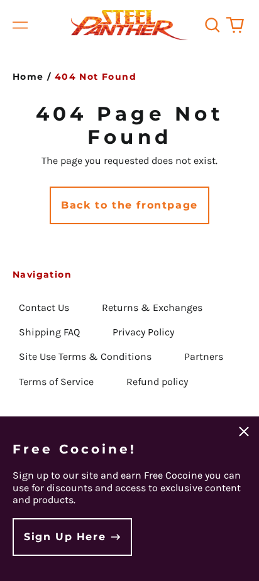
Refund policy (157, 382)
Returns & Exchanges (152, 307)
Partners (203, 356)
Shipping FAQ (49, 332)
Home (28, 76)
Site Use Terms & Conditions (85, 356)
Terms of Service (56, 382)
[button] (212, 25)
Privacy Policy (143, 332)
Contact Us (44, 307)
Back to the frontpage (129, 205)
